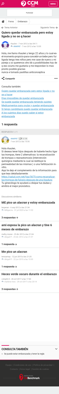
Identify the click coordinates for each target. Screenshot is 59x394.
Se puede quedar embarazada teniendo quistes (27, 101)
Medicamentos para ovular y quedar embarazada (28, 105)
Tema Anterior (11, 27)
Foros (11, 21)
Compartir (10, 78)
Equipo (9, 365)
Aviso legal (25, 369)
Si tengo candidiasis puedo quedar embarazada (27, 109)
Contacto (14, 369)
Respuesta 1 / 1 (10, 132)
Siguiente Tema (47, 27)
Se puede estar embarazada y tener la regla (24, 354)
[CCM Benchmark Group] (29, 377)
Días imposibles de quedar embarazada (23, 98)
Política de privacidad (42, 365)
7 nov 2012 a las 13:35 (31, 46)
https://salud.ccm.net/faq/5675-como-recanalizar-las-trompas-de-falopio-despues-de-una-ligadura (28, 178)
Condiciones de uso (22, 365)
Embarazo (22, 21)
